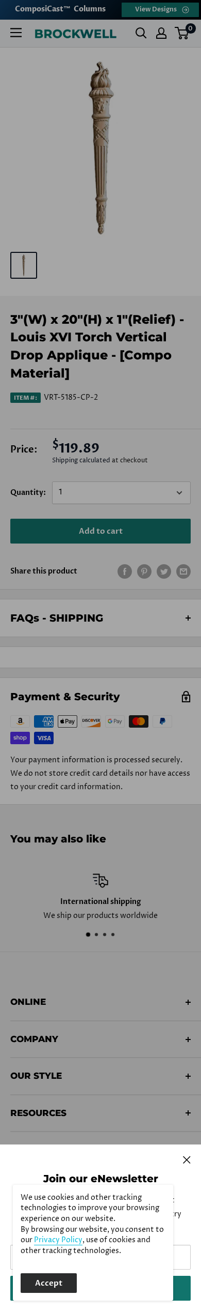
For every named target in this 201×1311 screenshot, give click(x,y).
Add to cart (101, 531)
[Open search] (141, 33)
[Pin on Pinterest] (144, 571)
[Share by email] (183, 571)
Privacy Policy (58, 1240)
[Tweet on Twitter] (164, 571)
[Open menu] (16, 32)
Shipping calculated (81, 460)
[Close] (187, 1159)
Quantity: (28, 493)
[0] (182, 33)
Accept (48, 1283)
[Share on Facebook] (125, 571)
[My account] (161, 33)
